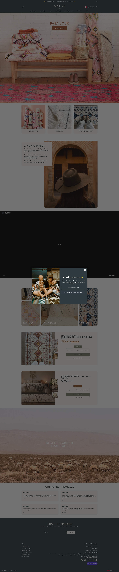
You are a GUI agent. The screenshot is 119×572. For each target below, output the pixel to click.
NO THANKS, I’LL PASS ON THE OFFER (73, 292)
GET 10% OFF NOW (73, 288)
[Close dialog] (85, 270)
